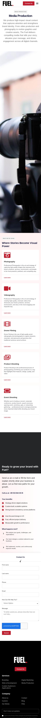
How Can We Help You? (9, 599)
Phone (4, 582)
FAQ (23, 704)
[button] (28, 3)
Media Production (27, 683)
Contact (24, 698)
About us (5, 698)
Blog (23, 701)
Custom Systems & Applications (8, 687)
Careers (5, 701)
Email (3, 591)
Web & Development (9, 683)
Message (5, 608)
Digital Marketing (27, 680)
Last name (5, 573)
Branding (5, 680)
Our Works (5, 704)
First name (5, 565)
